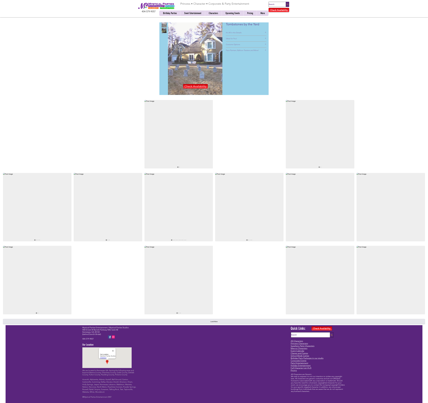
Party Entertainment (299, 363)
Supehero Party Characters (302, 346)
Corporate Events (298, 360)
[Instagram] (113, 336)
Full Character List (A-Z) (301, 368)
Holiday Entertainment (301, 365)
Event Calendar (297, 351)
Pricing (294, 370)
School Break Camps (300, 356)
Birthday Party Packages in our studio (307, 358)
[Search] (287, 4)
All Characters (297, 341)
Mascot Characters (299, 348)
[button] (169, 13)
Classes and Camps (299, 353)
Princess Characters (299, 343)
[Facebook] (109, 336)
